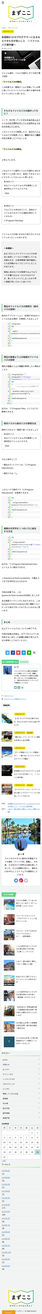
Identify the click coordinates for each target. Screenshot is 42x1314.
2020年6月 (6, 1232)
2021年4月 (6, 1204)
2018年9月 (6, 1259)
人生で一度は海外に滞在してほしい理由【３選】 (26, 962)
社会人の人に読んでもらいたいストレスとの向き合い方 (26, 979)
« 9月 (4, 1160)
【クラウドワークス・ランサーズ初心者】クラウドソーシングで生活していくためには (27, 792)
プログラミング (8, 696)
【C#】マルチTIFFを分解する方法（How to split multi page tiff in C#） (27, 721)
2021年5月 (6, 1198)
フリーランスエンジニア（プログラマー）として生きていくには (26, 918)
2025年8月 (6, 1177)
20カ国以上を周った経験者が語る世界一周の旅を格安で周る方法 (26, 1025)
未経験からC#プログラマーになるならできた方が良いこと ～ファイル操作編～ (27, 774)
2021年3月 (6, 1211)
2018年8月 (6, 1266)
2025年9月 (6, 1170)
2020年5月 (6, 1238)
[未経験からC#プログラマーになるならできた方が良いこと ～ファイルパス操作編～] (24, 653)
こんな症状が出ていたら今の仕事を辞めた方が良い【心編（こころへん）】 (26, 949)
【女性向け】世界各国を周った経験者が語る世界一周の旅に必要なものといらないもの (26, 1011)
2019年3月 (6, 1245)
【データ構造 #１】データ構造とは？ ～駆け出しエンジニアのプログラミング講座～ (27, 755)
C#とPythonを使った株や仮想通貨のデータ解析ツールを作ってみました (27, 1041)
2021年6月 (6, 1191)
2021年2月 (6, 1218)
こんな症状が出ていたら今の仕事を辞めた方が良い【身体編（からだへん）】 (26, 994)
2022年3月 (6, 1184)
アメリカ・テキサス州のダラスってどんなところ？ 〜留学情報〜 (26, 934)
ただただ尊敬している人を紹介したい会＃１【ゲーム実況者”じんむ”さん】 (26, 903)
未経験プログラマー (20, 699)
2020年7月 (6, 1225)
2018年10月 (6, 1252)
